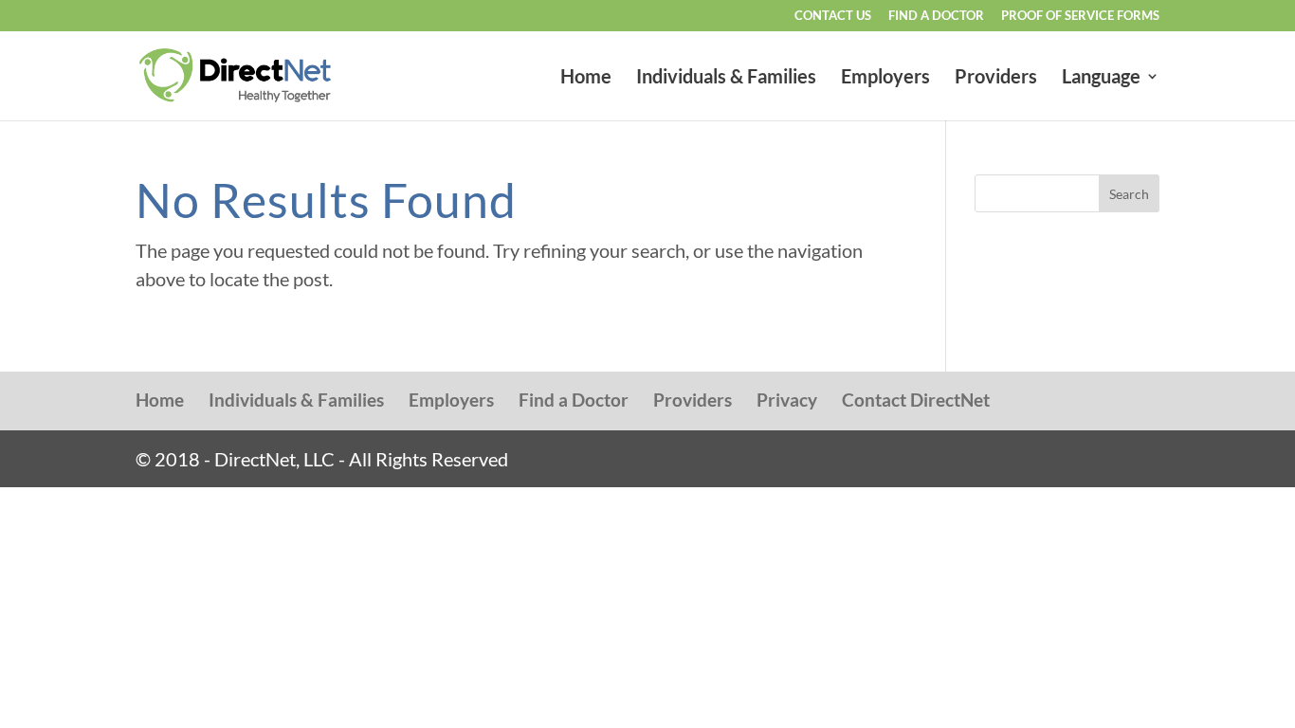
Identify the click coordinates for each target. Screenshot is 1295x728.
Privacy (787, 399)
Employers (885, 78)
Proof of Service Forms (1080, 16)
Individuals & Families (726, 78)
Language (1101, 78)
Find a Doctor (936, 16)
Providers (996, 78)
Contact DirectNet (916, 399)
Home (585, 78)
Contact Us (832, 16)
